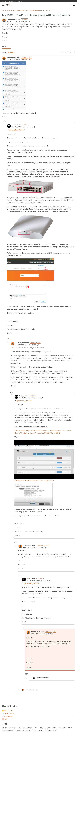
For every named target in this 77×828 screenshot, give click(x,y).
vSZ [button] (69, 728)
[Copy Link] (29, 21)
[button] (14, 85)
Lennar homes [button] (40, 730)
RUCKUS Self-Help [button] (9, 728)
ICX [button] (48, 728)
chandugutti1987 (13, 19)
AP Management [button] (59, 728)
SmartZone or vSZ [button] (25, 728)
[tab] (6, 47)
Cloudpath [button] (39, 728)
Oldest (11, 53)
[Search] (70, 4)
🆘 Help (4, 719)
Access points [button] (8, 730)
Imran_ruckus (17, 125)
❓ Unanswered (38, 716)
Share (4, 41)
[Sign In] (74, 4)
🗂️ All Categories (8, 711)
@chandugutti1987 (17, 130)
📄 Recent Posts (8, 713)
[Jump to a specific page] (73, 52)
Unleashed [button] (52, 730)
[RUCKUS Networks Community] (9, 4)
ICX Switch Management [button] (24, 730)
